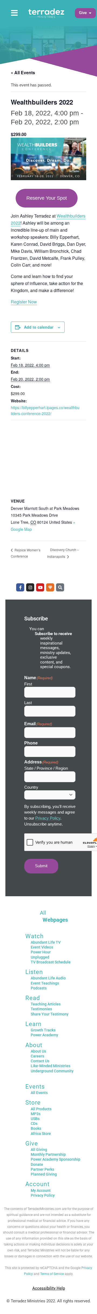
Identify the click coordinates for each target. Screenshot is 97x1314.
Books (36, 1128)
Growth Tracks (43, 1030)
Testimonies (41, 1009)
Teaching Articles (46, 1004)
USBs (35, 1118)
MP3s (35, 1114)
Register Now (24, 302)
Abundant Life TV (46, 942)
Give (31, 1143)
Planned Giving (44, 1174)
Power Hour (41, 952)
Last (28, 702)
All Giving (39, 1149)
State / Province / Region (46, 768)
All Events (39, 1092)
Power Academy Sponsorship (55, 1159)
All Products (41, 1109)
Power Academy (44, 1035)
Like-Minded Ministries (50, 1066)
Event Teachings (45, 983)
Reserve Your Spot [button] (46, 198)
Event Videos (42, 947)
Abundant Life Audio (48, 978)
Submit (41, 866)
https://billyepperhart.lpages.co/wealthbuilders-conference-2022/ (45, 410)
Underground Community (52, 1071)
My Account (41, 1190)
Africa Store (41, 1133)
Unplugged (40, 957)
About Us (38, 1051)
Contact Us (40, 1061)
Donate (37, 1164)
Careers (37, 1056)
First (28, 684)
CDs (34, 1123)
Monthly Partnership (48, 1154)
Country (31, 787)
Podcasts (39, 988)
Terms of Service (52, 1274)
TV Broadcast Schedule (51, 962)
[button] (83, 13)
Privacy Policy (47, 818)
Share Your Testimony (49, 1014)
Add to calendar (38, 327)
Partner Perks (42, 1169)
